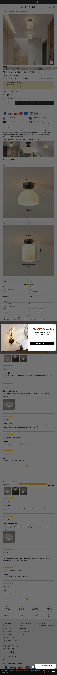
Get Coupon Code (42, 343)
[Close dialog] (54, 326)
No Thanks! (42, 347)
